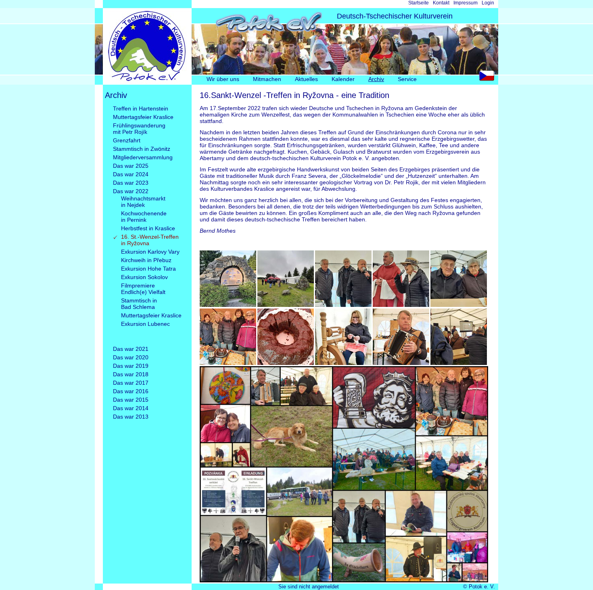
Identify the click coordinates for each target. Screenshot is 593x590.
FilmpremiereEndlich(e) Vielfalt (143, 288)
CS (488, 78)
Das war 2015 (130, 399)
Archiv (376, 79)
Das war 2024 (130, 174)
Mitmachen (267, 79)
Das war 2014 (130, 408)
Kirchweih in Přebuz (146, 260)
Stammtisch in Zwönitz (141, 149)
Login (488, 2)
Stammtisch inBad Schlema (139, 303)
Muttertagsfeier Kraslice (143, 117)
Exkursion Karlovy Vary (150, 251)
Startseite (418, 2)
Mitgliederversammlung (143, 157)
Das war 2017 (130, 382)
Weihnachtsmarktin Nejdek (143, 201)
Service (407, 79)
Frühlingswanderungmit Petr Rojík (139, 128)
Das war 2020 (130, 357)
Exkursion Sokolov (144, 277)
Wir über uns (223, 79)
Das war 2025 (130, 166)
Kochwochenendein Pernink (144, 216)
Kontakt (441, 2)
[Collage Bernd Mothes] (344, 580)
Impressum (465, 2)
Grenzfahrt (126, 140)
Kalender (343, 79)
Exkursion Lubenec (145, 324)
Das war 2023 (130, 182)
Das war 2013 (130, 416)
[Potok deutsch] (147, 82)
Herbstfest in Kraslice (148, 228)
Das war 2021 (130, 349)
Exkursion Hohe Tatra (148, 268)
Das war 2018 (130, 374)
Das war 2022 (130, 191)
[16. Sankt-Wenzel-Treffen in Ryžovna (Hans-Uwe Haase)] (458, 363)
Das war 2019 (130, 366)
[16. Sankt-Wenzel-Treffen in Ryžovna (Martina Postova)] (228, 305)
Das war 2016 (130, 391)
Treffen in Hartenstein (140, 108)
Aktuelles (306, 79)
